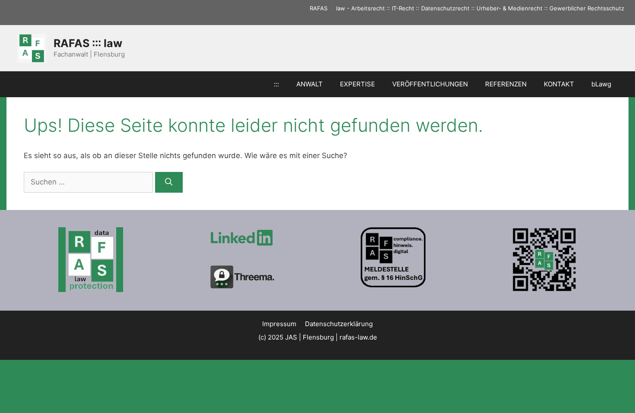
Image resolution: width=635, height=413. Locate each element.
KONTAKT (559, 84)
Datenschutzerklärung (339, 324)
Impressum (279, 324)
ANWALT (309, 84)
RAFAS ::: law (88, 43)
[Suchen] (169, 182)
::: (331, 8)
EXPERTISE (357, 84)
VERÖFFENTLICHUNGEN (430, 84)
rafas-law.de (358, 337)
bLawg (601, 84)
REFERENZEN (506, 84)
